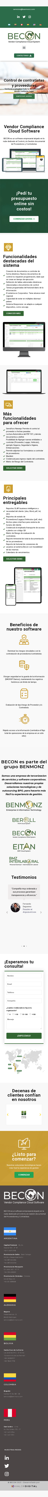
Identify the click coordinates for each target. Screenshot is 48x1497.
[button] (24, 47)
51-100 (25, 1014)
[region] (24, 88)
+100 (33, 1014)
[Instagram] (30, 17)
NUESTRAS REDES (12, 1450)
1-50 (16, 1014)
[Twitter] (24, 17)
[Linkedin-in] (18, 17)
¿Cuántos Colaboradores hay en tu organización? (19, 1009)
